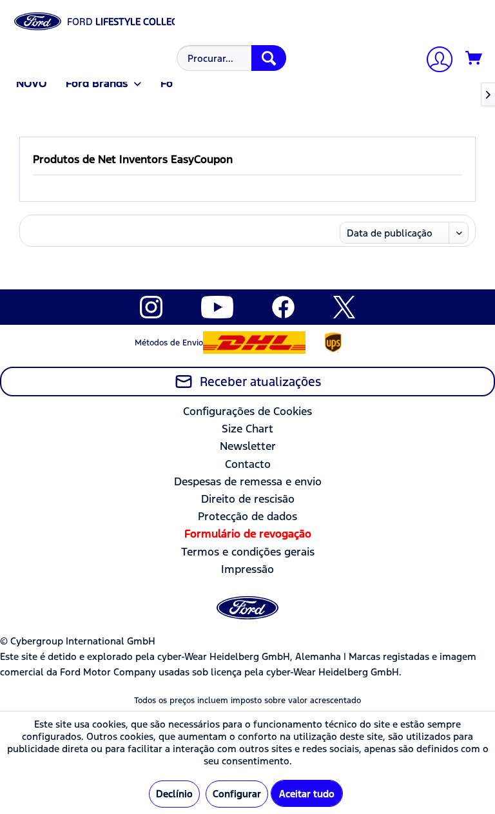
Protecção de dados (247, 516)
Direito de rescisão (248, 499)
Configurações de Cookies (247, 411)
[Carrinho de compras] (474, 59)
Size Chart (247, 429)
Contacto (248, 464)
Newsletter (248, 446)
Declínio (174, 794)
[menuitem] (229, 58)
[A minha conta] (434, 61)
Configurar (237, 794)
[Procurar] (268, 58)
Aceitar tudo (307, 794)
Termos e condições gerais (248, 552)
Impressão (247, 569)
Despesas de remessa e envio (248, 481)
